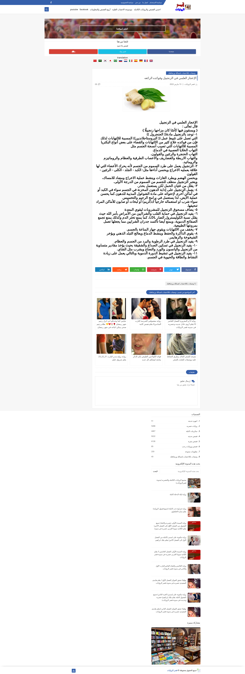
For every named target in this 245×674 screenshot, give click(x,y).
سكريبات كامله (191, 431)
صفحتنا (171, 51)
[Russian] (120, 60)
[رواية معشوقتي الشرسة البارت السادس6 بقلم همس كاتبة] (146, 308)
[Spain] (135, 60)
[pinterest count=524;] (51, 671)
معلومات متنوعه (191, 451)
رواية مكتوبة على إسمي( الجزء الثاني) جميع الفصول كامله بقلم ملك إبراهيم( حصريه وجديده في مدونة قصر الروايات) (169, 597)
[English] (150, 60)
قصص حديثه (192, 436)
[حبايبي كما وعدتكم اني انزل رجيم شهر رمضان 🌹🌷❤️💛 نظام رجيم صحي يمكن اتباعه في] (111, 308)
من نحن (138, 2)
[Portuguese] (115, 60)
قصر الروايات (172, 670)
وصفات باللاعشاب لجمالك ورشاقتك (181, 73)
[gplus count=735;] (60, 671)
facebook (84, 9)
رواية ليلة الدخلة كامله (178, 494)
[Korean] (104, 60)
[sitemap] (74, 671)
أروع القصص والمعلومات (100, 9)
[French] (145, 60)
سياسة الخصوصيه (127, 2)
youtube (74, 9)
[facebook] (51, 2)
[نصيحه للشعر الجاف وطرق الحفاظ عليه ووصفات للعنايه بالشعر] (181, 344)
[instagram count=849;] (46, 671)
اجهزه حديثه (192, 421)
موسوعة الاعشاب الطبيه (122, 9)
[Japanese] (109, 60)
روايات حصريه (191, 426)
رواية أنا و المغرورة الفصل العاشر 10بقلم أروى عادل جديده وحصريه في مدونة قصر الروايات (182, 324)
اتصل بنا (145, 2)
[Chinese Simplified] (94, 60)
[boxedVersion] (46, 2)
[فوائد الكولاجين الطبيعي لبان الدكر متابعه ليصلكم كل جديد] (146, 344)
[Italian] (130, 60)
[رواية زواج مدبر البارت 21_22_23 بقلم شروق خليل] (111, 344)
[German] (140, 60)
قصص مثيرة (192, 441)
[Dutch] (125, 60)
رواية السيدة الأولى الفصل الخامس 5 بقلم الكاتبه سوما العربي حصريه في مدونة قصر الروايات (170, 554)
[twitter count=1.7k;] (64, 671)
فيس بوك (122, 51)
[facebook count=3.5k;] (69, 671)
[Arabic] (99, 60)
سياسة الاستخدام (156, 2)
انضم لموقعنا (122, 28)
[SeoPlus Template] (198, 670)
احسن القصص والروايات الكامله (147, 9)
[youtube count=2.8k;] (55, 671)
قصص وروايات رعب (189, 446)
